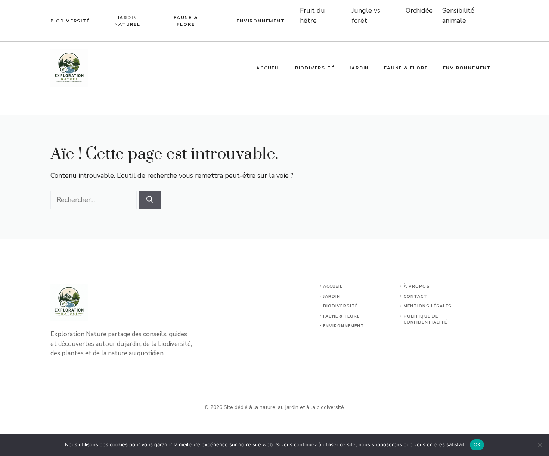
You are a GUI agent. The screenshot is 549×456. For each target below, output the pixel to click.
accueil (333, 286)
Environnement (260, 21)
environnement (343, 326)
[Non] (539, 445)
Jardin (359, 68)
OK (477, 444)
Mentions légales (428, 306)
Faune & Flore (186, 21)
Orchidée (419, 10)
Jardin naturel (127, 21)
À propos (417, 286)
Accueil (268, 68)
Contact (416, 296)
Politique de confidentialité (425, 319)
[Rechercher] (150, 200)
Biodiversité (70, 21)
